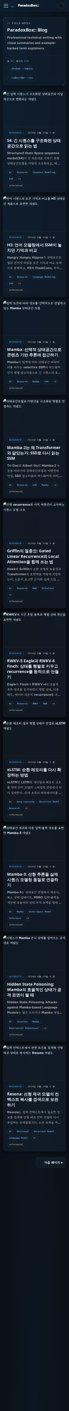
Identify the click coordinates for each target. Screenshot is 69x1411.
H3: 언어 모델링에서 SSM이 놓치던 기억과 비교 (34, 247)
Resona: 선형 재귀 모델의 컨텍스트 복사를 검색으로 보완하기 (33, 1099)
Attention (48, 588)
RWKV (35, 703)
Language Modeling (44, 277)
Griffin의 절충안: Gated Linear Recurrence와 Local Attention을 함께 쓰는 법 (33, 556)
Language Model (18, 1138)
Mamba (36, 381)
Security (22, 1021)
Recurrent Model (49, 802)
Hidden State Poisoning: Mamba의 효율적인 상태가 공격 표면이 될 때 (34, 989)
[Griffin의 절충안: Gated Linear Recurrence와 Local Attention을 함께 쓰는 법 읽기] (34, 519)
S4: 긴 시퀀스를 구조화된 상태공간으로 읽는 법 (34, 143)
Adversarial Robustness (24, 1028)
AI (10, 172)
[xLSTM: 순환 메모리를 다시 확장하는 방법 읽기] (34, 738)
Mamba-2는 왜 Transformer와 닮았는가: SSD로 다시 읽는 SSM (33, 453)
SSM (11, 179)
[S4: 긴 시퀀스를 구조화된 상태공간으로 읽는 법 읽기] (34, 109)
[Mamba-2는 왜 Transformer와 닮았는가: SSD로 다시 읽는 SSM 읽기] (34, 416)
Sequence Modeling (44, 172)
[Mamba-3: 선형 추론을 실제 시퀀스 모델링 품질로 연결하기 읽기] (34, 843)
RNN (35, 588)
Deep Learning (25, 802)
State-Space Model (40, 912)
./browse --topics (21, 68)
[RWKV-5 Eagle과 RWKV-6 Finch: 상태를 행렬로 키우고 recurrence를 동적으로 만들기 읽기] (34, 629)
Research (22, 172)
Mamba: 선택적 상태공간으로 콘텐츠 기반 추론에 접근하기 (34, 352)
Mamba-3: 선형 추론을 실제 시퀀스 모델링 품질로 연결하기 (32, 880)
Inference (15, 918)
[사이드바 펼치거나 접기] (6, 6)
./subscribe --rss (21, 77)
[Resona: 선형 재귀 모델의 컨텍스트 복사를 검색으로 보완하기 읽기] (34, 1062)
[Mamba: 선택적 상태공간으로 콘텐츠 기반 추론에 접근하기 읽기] (34, 318)
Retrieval (23, 1131)
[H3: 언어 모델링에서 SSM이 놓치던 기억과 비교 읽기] (34, 213)
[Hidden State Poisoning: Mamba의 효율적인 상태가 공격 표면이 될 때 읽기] (34, 953)
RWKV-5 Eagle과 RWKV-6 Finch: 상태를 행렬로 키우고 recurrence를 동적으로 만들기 (33, 668)
